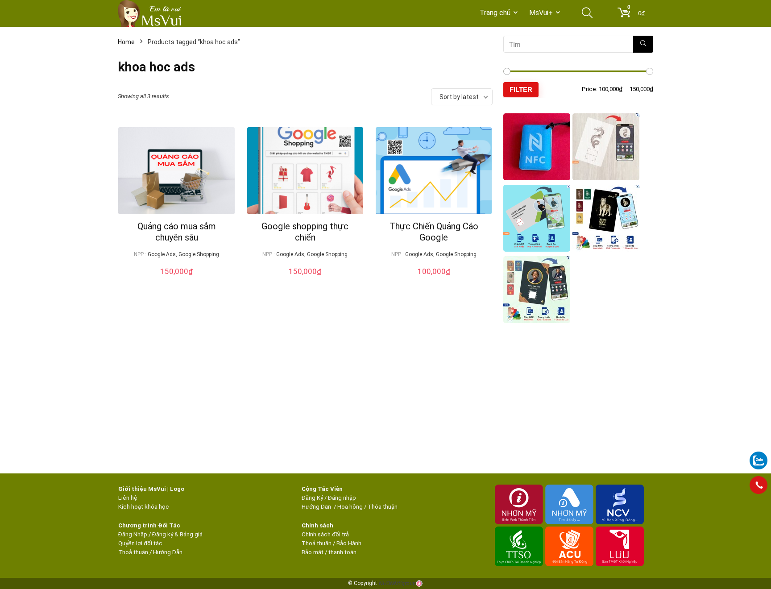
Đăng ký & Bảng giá (177, 534)
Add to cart (176, 280)
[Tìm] (643, 44)
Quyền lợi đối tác (140, 543)
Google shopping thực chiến (304, 232)
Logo (177, 488)
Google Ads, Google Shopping (183, 254)
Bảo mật (312, 552)
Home (126, 42)
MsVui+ (541, 12)
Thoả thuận (133, 552)
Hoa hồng (350, 506)
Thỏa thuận (382, 506)
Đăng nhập (342, 497)
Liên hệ (127, 497)
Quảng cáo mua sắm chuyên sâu (176, 232)
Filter (521, 89)
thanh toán (342, 552)
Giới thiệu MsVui (142, 488)
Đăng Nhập (132, 534)
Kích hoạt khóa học (143, 506)
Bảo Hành (348, 543)
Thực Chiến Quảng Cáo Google (434, 232)
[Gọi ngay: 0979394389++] (758, 485)
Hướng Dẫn (317, 506)
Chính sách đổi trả (325, 534)
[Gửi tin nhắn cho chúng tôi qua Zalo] (758, 456)
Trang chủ (495, 12)
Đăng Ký (313, 497)
